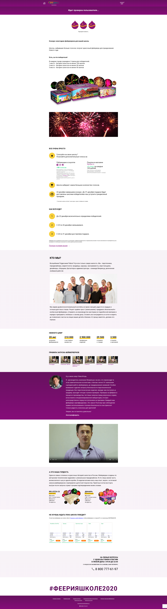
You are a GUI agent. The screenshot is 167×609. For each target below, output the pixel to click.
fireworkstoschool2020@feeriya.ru (83, 603)
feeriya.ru (90, 164)
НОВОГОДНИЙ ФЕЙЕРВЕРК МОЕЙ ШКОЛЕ (122, 3)
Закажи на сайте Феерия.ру (77, 518)
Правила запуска (76, 598)
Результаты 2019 (88, 600)
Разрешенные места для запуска (91, 598)
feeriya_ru (65, 175)
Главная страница (56, 598)
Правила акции (66, 598)
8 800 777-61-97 (106, 569)
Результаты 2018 (78, 600)
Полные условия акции (58, 246)
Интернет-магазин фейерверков (107, 598)
